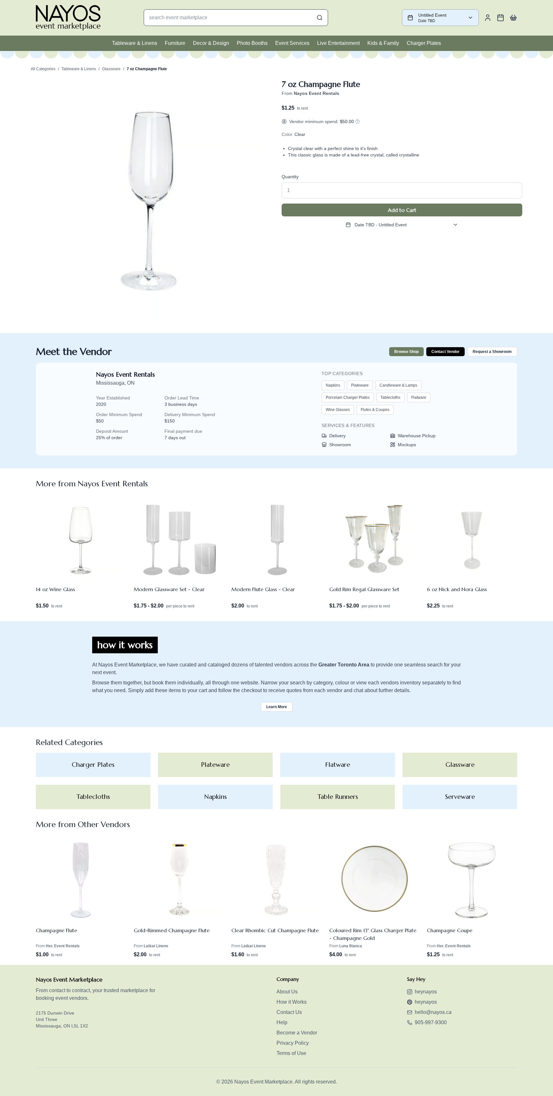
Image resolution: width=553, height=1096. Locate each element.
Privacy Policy (292, 1043)
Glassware (111, 69)
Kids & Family (383, 43)
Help (281, 1022)
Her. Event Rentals (63, 946)
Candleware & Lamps (398, 385)
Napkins (333, 385)
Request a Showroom (492, 351)
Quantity (290, 176)
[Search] (320, 17)
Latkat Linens (156, 946)
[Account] (488, 17)
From (310, 93)
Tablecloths (390, 397)
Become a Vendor (296, 1032)
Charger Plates (424, 43)
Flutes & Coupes (375, 409)
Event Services (292, 43)
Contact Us (289, 1012)
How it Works (291, 1002)
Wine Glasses (338, 409)
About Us (287, 991)
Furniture (175, 43)
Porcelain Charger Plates (348, 397)
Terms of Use (291, 1053)
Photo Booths (252, 43)
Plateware (360, 385)
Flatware (418, 397)
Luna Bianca (350, 946)
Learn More (276, 707)
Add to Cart (402, 210)
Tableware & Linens (134, 43)
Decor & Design (211, 43)
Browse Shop (406, 351)
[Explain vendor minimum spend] (357, 121)
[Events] (500, 17)
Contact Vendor (445, 351)
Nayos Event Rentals (125, 375)
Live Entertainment (338, 43)
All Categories (43, 69)
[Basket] (513, 17)
